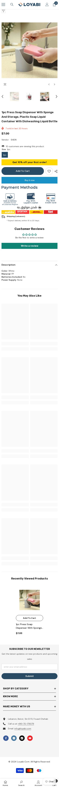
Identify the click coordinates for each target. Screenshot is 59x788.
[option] (29, 50)
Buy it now (29, 180)
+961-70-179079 (26, 723)
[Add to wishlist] (49, 171)
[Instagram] (14, 738)
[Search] (12, 4)
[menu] (3, 4)
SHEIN (13, 139)
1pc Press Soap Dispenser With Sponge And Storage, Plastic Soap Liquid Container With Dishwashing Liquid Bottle (29, 626)
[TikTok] (22, 738)
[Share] (55, 171)
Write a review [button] (29, 245)
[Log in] (47, 4)
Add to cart (23, 171)
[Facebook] (6, 738)
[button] (49, 84)
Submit (29, 676)
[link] (15, 343)
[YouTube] (30, 738)
